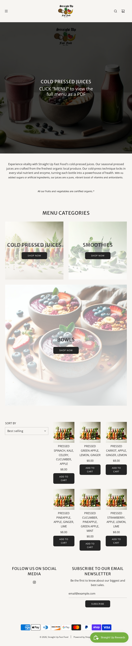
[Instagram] (34, 582)
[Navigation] (6, 11)
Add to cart (63, 478)
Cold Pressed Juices (66, 81)
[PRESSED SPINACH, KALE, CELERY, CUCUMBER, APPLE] (63, 432)
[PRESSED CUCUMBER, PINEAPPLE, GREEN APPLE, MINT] (90, 499)
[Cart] (123, 11)
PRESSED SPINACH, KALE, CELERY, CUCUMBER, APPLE (64, 454)
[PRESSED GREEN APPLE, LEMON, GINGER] (90, 432)
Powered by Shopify (83, 637)
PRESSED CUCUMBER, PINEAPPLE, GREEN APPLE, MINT (90, 521)
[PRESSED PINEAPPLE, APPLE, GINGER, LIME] (63, 499)
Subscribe (97, 603)
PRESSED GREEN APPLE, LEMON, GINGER (90, 450)
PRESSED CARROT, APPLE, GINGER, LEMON (116, 450)
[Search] (115, 11)
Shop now (34, 255)
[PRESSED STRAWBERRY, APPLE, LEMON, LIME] (116, 499)
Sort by (10, 423)
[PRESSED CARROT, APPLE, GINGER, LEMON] (116, 432)
